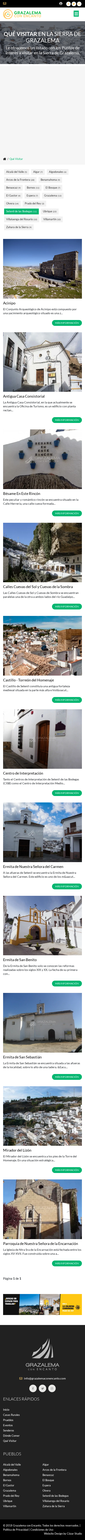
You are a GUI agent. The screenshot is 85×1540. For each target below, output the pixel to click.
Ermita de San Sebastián (22, 1057)
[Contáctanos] (7, 3)
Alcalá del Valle (16, 171)
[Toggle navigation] (76, 14)
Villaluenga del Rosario (21, 219)
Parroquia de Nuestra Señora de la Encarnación (40, 1243)
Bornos (33, 187)
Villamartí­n (52, 219)
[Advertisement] (42, 109)
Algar (38, 171)
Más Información (67, 322)
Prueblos (8, 1420)
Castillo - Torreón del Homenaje (28, 680)
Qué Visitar (10, 1440)
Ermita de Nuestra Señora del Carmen (33, 866)
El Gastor (13, 195)
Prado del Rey (34, 203)
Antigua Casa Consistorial (24, 396)
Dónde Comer (11, 1435)
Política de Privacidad (15, 1529)
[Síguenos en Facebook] (68, 4)
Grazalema (52, 195)
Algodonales (57, 171)
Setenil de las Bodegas (21, 211)
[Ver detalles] (42, 269)
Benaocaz (13, 187)
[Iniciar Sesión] (61, 3)
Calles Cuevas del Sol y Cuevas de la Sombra (38, 586)
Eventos (8, 1425)
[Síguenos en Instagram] (79, 4)
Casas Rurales (11, 1414)
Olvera (12, 203)
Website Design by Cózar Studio (63, 1533)
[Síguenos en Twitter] (74, 4)
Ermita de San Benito (20, 959)
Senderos (8, 1430)
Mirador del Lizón (17, 1150)
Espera (32, 195)
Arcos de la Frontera (20, 179)
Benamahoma (50, 179)
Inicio (6, 1409)
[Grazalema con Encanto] (23, 13)
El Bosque (53, 187)
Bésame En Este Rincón (21, 493)
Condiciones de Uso (41, 1529)
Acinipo (9, 303)
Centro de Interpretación (23, 773)
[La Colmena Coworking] (42, 1304)
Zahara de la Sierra (19, 227)
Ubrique (50, 211)
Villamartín (9, 1506)
